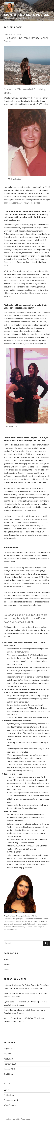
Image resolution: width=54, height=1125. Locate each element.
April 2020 (8, 1059)
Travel (6, 970)
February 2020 (10, 1064)
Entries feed (9, 1095)
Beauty (7, 964)
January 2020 (9, 1069)
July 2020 (8, 1054)
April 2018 (8, 1074)
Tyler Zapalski (9, 993)
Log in (6, 1090)
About (6, 959)
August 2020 (9, 1048)
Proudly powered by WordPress (17, 1119)
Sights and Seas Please (26, 15)
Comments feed (11, 1100)
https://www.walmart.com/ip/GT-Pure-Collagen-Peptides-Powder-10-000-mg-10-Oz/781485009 (27, 849)
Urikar (6, 985)
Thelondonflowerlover (13, 1010)
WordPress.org (10, 1105)
